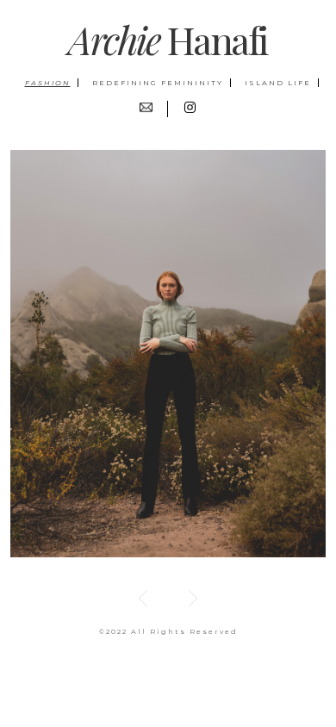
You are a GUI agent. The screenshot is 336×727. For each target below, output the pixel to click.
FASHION (48, 82)
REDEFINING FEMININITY (157, 82)
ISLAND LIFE (278, 82)
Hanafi (168, 39)
